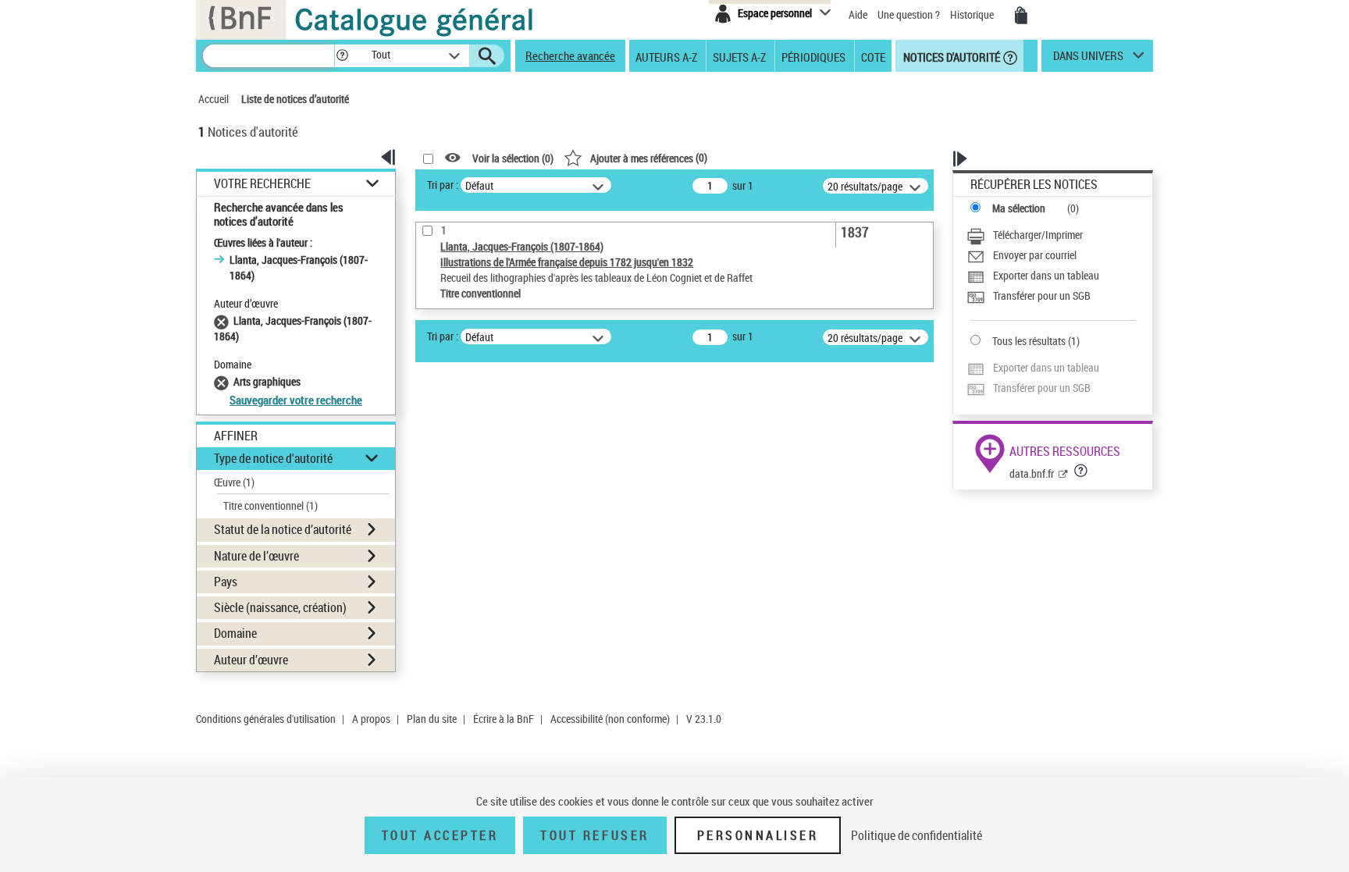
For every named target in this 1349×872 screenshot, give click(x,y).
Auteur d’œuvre (251, 659)
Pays (225, 581)
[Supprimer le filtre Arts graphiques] (223, 381)
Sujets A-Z (739, 56)
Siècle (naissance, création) (280, 607)
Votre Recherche (262, 184)
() (648, 157)
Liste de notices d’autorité (295, 98)
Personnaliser (758, 835)
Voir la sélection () (512, 158)
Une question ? (909, 14)
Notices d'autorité (950, 56)
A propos (371, 718)
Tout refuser (594, 835)
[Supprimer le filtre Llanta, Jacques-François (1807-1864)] (223, 320)
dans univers (1088, 59)
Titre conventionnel (270, 505)
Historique (973, 14)
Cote (873, 56)
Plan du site (432, 718)
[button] (342, 55)
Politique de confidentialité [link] (916, 835)
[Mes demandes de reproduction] (1021, 15)
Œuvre (234, 482)
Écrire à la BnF (503, 718)
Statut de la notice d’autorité (282, 529)
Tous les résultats (1029, 340)
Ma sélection (1018, 208)
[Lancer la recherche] (487, 56)
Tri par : (442, 184)
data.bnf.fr (1031, 473)
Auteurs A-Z (666, 56)
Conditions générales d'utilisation (266, 718)
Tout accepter (440, 835)
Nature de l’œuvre (256, 555)
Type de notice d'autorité (273, 458)
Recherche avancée (570, 55)
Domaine (235, 633)
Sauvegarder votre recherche (296, 400)
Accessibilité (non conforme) (610, 718)
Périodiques (813, 56)
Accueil (213, 98)
